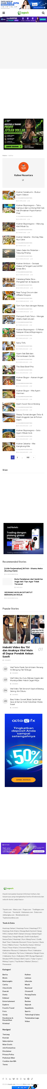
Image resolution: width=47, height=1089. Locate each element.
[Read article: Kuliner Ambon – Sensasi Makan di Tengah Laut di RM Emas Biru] (9, 266)
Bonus (35, 961)
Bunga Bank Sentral (28, 931)
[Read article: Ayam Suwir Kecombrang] (9, 407)
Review (28, 1001)
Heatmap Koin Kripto (11, 931)
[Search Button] (43, 13)
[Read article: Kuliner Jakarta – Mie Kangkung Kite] (9, 446)
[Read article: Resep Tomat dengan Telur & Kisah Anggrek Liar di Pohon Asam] (9, 417)
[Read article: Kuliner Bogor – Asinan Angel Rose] (9, 380)
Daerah (6, 991)
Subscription (8, 1041)
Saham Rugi (36, 934)
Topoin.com (7, 909)
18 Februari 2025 (23, 288)
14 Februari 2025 (23, 301)
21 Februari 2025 (23, 259)
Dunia (5, 994)
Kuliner (28, 974)
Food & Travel (8, 1008)
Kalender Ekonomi (19, 942)
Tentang (6, 1034)
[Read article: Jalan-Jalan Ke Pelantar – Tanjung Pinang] (9, 253)
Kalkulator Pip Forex (16, 953)
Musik (27, 984)
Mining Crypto (8, 961)
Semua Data (7, 939)
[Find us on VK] (24, 1078)
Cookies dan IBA (9, 1061)
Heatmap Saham (9, 928)
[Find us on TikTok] (32, 1079)
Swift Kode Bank (31, 936)
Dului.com (38, 912)
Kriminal (6, 1023)
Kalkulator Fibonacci (10, 950)
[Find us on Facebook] (3, 1078)
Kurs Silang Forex (28, 939)
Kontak (6, 1038)
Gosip (5, 1015)
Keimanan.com (27, 912)
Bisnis (5, 978)
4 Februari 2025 (22, 362)
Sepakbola (29, 1008)
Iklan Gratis (7, 1044)
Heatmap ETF (35, 928)
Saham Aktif (13, 934)
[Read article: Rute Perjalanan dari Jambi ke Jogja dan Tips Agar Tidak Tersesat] (8, 581)
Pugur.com (27, 909)
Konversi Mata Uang (27, 947)
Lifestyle (28, 981)
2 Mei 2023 (19, 587)
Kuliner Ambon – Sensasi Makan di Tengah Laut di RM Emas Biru (29, 266)
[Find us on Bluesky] (14, 1079)
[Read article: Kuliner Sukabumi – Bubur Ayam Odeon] (9, 195)
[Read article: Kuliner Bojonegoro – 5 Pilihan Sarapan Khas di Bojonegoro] (9, 332)
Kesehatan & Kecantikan (8, 1019)
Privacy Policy (8, 1054)
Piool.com (7, 912)
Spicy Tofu (21, 343)
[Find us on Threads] (21, 1079)
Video (27, 1021)
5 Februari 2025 (22, 349)
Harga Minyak (18, 936)
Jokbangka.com (8, 915)
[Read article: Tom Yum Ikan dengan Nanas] (9, 308)
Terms (5, 1064)
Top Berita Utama (26, 945)
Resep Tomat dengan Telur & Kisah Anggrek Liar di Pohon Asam (29, 417)
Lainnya (28, 978)
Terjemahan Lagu (32, 1018)
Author (11, 155)
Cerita (5, 984)
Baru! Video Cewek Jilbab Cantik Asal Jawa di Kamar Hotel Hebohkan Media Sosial (26, 701)
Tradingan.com (38, 909)
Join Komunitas (9, 1048)
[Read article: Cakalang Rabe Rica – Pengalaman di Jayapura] (9, 282)
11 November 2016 (12, 574)
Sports (27, 1011)
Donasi (17, 959)
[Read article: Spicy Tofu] (9, 345)
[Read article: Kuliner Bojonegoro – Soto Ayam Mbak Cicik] (9, 433)
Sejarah (28, 1005)
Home (5, 155)
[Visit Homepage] (23, 12)
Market (28, 961)
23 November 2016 (12, 598)
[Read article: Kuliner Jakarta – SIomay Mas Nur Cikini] (9, 240)
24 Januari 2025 (22, 425)
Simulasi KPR (8, 959)
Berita (5, 974)
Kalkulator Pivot (26, 950)
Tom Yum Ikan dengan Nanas (29, 305)
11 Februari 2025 (23, 311)
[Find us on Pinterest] (17, 1078)
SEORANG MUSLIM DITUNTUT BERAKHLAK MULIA (18, 593)
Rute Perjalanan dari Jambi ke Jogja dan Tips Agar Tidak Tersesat (28, 581)
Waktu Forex (13, 945)
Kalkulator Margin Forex (34, 953)
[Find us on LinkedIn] (10, 1078)
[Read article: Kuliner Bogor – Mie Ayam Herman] (9, 393)
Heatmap (16, 939)
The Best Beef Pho (25, 366)
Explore (6, 1005)
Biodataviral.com (22, 915)
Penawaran (7, 964)
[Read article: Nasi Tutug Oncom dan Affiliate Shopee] (9, 295)
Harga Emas (7, 936)
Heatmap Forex (22, 928)
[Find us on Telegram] (28, 1078)
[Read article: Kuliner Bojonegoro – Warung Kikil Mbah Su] (9, 226)
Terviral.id (16, 912)
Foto (5, 1011)
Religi (27, 998)
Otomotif (29, 991)
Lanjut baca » (19, 899)
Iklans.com (17, 909)
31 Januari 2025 (22, 373)
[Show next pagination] (34, 457)
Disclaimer (7, 1051)
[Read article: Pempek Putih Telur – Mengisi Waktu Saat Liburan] (9, 319)
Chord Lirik (7, 988)
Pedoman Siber (9, 1058)
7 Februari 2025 (22, 325)
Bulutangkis (7, 981)
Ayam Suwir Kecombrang (28, 404)
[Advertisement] (23, 45)
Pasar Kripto (13, 947)
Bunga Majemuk (36, 956)
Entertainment (9, 1001)
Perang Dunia (30, 994)
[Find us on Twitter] (6, 1078)
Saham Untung (24, 934)
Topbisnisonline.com (11, 918)
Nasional (28, 988)
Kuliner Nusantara (25, 198)
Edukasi (6, 998)
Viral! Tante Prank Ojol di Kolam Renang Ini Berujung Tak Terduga (26, 668)
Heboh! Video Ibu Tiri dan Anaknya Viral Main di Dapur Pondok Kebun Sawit (18, 652)
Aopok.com (11, 1084)
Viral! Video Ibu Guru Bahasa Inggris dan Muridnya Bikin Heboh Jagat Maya (26, 679)
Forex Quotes (32, 942)
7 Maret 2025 (21, 232)
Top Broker (19, 961)
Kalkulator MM (22, 956)
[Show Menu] (4, 13)
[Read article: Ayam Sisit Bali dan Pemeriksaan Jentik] (9, 356)
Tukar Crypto (36, 959)
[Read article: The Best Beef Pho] (9, 369)
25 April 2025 (21, 201)
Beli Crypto (25, 959)
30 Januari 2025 (22, 410)
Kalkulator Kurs (10, 956)
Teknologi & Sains (32, 1015)
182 (27, 457)
